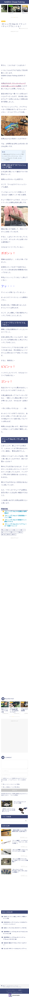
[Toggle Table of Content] (22, 152)
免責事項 (20, 990)
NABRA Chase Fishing (14, 2)
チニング (3, 21)
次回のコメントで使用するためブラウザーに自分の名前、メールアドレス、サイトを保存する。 (14, 780)
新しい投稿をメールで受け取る (11, 787)
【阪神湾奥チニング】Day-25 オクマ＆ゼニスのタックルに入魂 (15, 932)
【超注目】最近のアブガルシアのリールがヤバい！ (15, 943)
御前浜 (21, 532)
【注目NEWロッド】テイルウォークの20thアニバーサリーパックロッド (15, 923)
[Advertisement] (14, 47)
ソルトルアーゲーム (10, 985)
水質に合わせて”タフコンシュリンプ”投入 (13, 154)
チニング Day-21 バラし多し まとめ (12, 158)
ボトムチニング (14, 532)
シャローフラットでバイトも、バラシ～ (13, 156)
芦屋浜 (9, 534)
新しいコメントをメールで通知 (11, 784)
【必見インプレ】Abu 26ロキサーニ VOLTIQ (14, 927)
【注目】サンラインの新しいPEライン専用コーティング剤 (15, 917)
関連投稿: (8, 159)
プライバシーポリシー (12, 990)
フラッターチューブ (6, 532)
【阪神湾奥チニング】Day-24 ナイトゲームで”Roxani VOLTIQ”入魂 (14, 938)
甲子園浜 (4, 534)
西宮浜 (14, 534)
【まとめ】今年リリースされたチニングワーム (15, 948)
